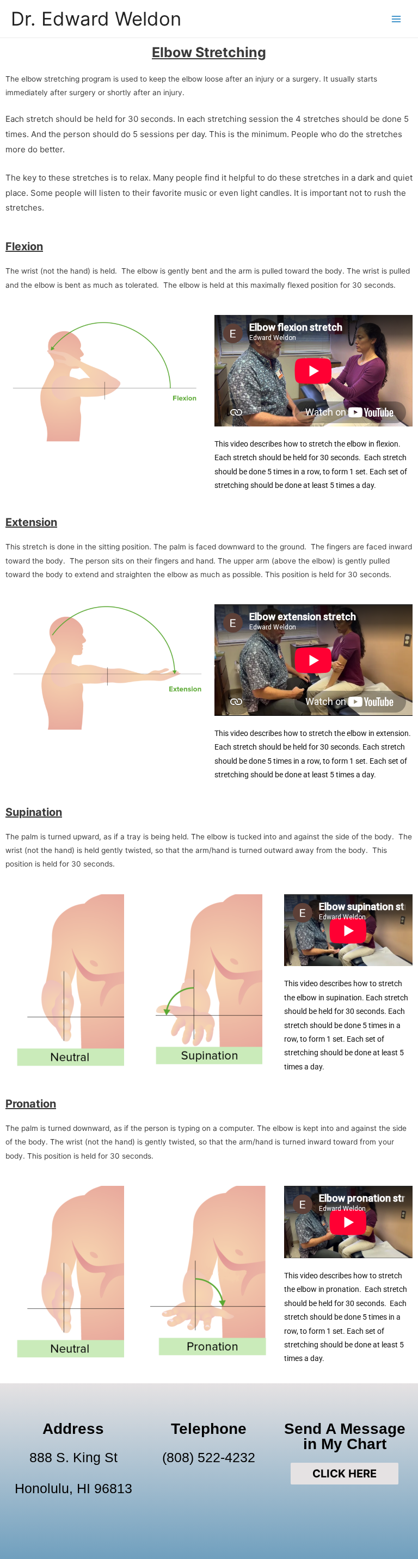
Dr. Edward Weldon (96, 18)
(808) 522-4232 (208, 1457)
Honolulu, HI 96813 (73, 1488)
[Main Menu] (396, 19)
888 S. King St (73, 1457)
